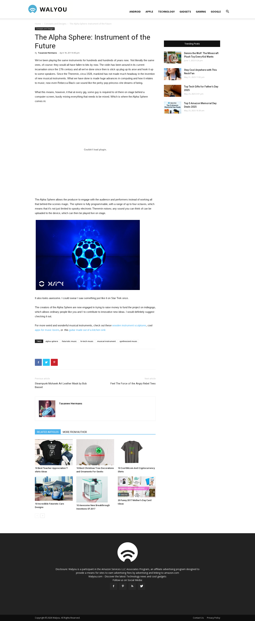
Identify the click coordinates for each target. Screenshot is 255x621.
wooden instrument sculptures (129, 325)
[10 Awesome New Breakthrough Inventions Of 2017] (95, 489)
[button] (227, 12)
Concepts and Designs (55, 23)
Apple (149, 11)
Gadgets (185, 11)
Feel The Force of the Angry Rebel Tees (133, 383)
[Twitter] (141, 586)
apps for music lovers (47, 329)
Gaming (201, 11)
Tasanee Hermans (47, 52)
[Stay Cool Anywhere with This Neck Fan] (172, 74)
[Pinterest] (122, 586)
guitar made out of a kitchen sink (87, 329)
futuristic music (69, 341)
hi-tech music (86, 341)
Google (216, 11)
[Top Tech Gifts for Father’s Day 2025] (172, 91)
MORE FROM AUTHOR (75, 432)
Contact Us (198, 617)
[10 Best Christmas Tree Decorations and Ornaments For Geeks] (95, 452)
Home (38, 23)
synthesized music (128, 341)
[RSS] (132, 586)
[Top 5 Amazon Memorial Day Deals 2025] (172, 108)
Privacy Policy (213, 617)
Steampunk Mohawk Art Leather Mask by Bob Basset (61, 385)
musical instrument (106, 341)
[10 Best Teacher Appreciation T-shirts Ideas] (54, 452)
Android (135, 11)
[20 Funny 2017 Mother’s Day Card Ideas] (137, 486)
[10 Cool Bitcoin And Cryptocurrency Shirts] (137, 452)
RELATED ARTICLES (48, 432)
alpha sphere (51, 341)
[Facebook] (113, 586)
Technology (166, 11)
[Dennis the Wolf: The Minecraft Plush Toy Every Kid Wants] (172, 57)
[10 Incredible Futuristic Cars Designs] (54, 488)
